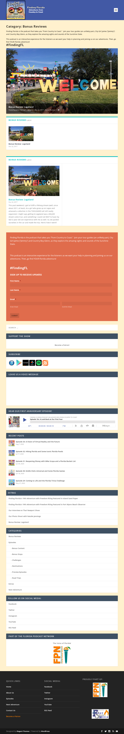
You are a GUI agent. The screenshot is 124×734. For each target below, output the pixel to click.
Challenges (16, 560)
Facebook (12, 604)
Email (13, 299)
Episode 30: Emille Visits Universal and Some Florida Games (40, 471)
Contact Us (10, 710)
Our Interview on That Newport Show (24, 510)
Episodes (12, 542)
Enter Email (14, 307)
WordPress (45, 731)
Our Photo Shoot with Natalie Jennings (25, 516)
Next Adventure (15, 590)
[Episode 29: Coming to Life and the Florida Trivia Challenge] (12, 482)
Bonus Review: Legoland (21, 107)
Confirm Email (67, 307)
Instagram (13, 616)
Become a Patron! (62, 345)
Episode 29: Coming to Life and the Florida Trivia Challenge (40, 481)
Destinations (17, 566)
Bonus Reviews (50, 110)
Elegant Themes (23, 731)
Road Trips (16, 578)
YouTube (12, 622)
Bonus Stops (17, 554)
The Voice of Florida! (62, 643)
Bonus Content (18, 548)
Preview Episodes (19, 572)
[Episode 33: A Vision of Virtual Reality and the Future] (12, 443)
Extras (11, 584)
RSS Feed (12, 628)
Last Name (15, 290)
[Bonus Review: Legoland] (21, 133)
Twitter (12, 610)
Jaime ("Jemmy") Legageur (24, 110)
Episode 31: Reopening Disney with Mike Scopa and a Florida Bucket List (46, 461)
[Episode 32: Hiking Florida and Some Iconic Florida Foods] (12, 453)
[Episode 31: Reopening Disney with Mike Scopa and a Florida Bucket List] (12, 463)
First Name (15, 281)
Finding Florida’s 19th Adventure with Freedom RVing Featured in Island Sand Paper (43, 498)
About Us (10, 693)
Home (8, 687)
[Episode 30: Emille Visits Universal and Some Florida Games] (12, 473)
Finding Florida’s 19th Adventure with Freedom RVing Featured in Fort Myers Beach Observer (47, 504)
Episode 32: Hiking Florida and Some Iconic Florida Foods (39, 451)
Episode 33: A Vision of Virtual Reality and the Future (38, 442)
